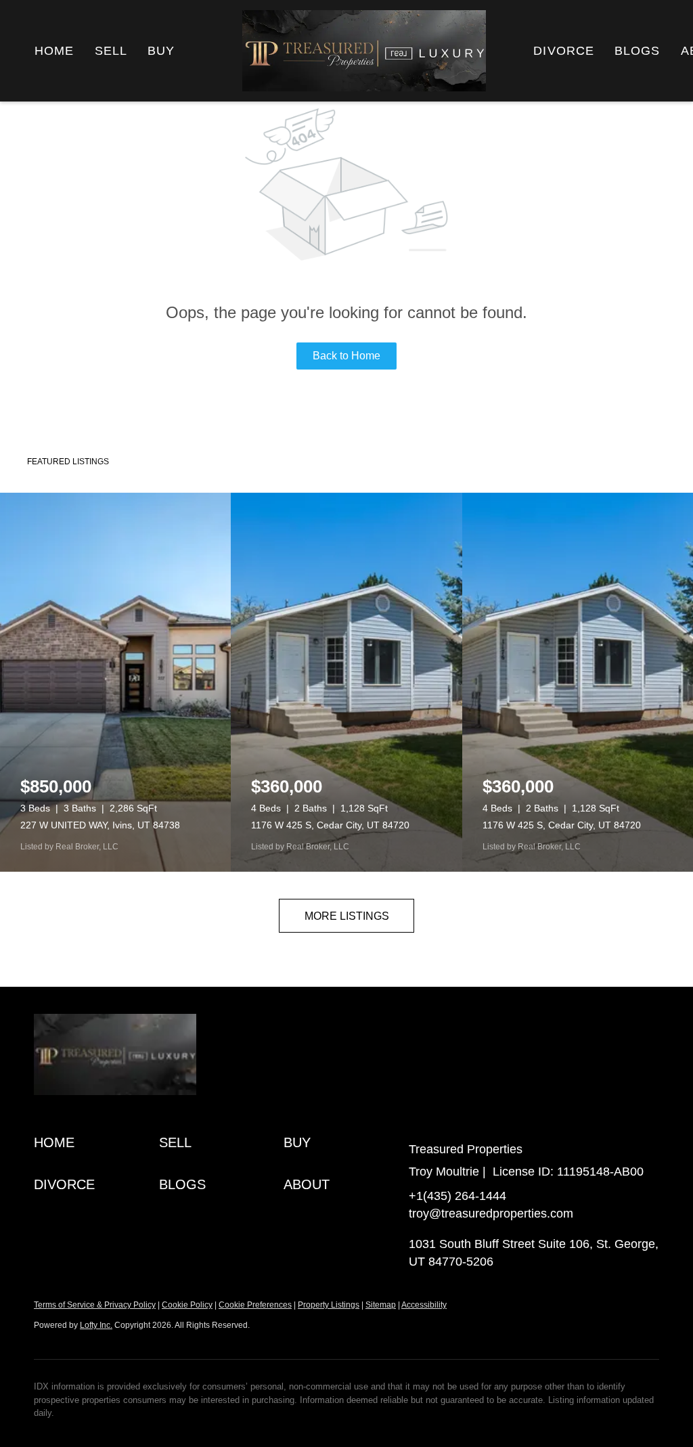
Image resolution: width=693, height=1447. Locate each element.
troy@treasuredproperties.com (491, 1213)
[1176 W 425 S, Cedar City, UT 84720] (346, 682)
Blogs (637, 51)
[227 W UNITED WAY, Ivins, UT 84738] (115, 682)
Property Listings (328, 1305)
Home (54, 51)
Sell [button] (111, 51)
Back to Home (346, 355)
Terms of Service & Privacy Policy (95, 1305)
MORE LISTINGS (347, 916)
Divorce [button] (563, 51)
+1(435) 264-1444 (457, 1196)
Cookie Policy (187, 1305)
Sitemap (380, 1305)
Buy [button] (161, 51)
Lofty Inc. (96, 1325)
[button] (96, 1142)
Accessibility (424, 1305)
